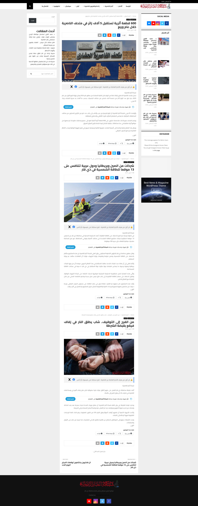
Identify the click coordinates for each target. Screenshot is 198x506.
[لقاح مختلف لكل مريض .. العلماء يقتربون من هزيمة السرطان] (163, 64)
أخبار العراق (133, 19)
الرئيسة (128, 6)
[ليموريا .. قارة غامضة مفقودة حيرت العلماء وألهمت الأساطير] (163, 80)
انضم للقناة (68, 107)
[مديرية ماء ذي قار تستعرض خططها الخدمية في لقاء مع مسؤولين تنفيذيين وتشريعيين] (163, 116)
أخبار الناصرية (109, 6)
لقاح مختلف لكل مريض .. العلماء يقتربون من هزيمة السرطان (149, 64)
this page (157, 150)
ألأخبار (120, 6)
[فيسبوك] (75, 87)
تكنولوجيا (57, 6)
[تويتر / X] (71, 87)
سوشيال (68, 6)
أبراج (77, 6)
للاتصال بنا (45, 6)
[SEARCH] (31, 74)
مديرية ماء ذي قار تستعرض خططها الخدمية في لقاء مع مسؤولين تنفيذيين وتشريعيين (149, 117)
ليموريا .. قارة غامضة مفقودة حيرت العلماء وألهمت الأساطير (149, 80)
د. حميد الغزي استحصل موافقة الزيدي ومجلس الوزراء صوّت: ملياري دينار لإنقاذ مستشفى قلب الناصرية (149, 44)
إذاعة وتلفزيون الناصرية (91, 6)
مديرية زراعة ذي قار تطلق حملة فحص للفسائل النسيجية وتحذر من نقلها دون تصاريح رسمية (149, 98)
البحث (53, 16)
